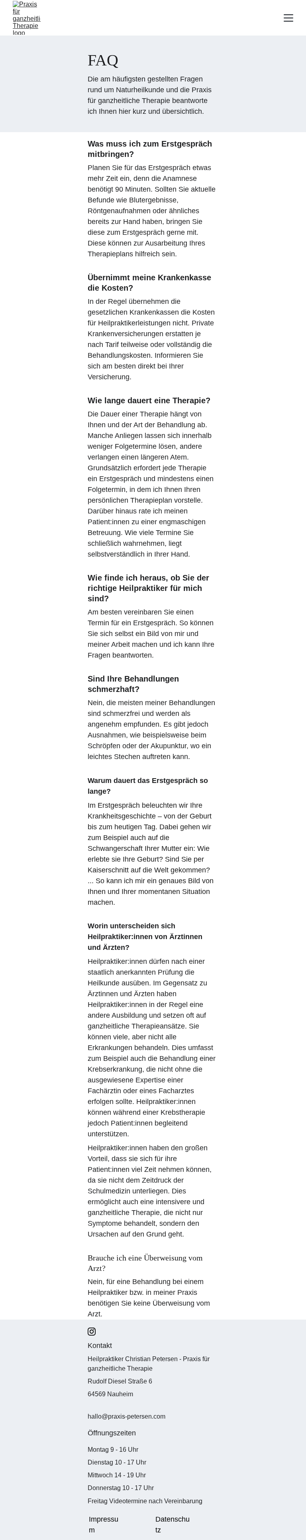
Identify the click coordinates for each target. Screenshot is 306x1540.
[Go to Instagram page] (92, 1332)
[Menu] (288, 18)
